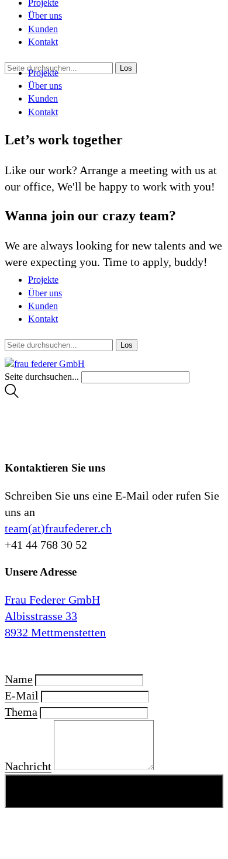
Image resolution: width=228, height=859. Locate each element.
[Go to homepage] (45, 364)
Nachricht (28, 766)
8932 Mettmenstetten (55, 632)
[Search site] (12, 395)
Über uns (45, 15)
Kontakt (43, 42)
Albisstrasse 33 (41, 615)
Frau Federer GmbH (52, 599)
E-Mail (22, 695)
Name (19, 679)
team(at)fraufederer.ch (58, 528)
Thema (21, 711)
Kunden (43, 29)
